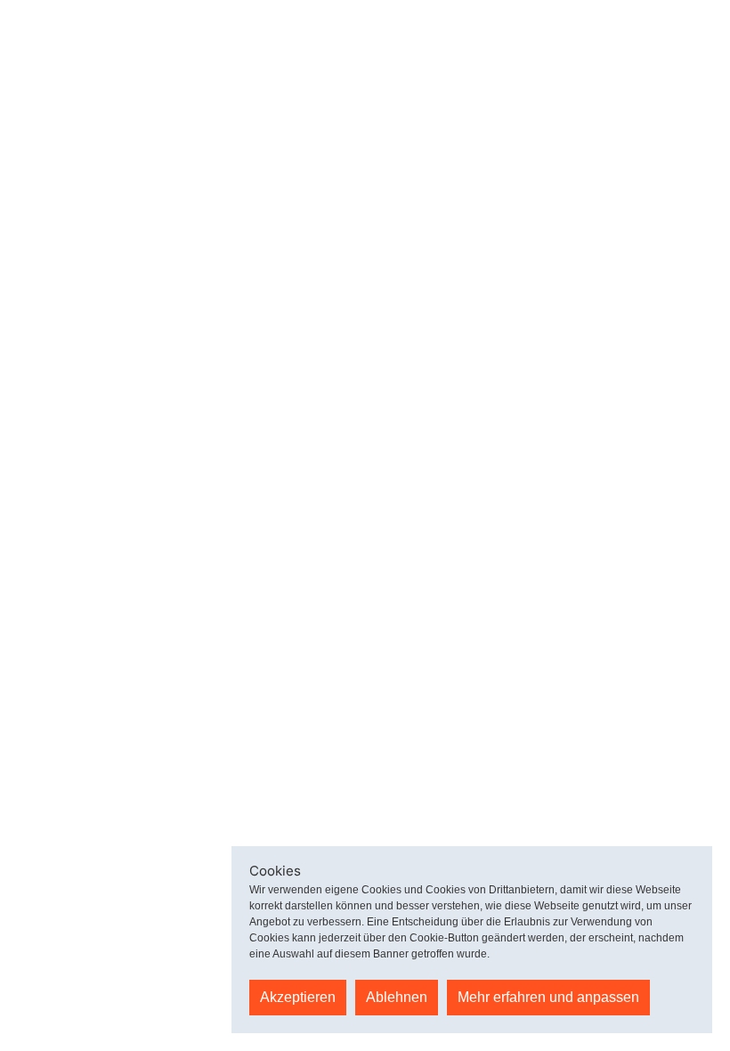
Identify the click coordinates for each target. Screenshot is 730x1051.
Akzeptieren (298, 997)
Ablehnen (396, 997)
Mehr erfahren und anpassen (548, 997)
